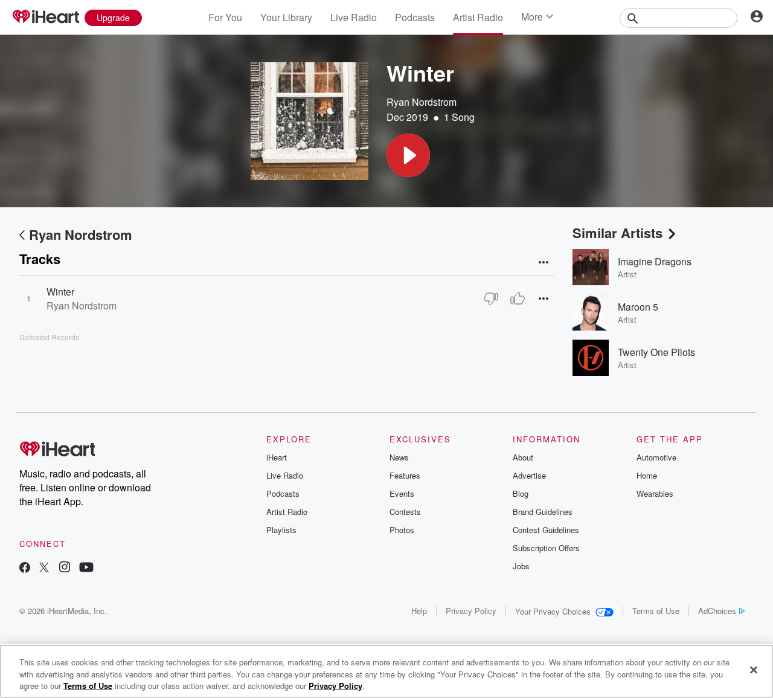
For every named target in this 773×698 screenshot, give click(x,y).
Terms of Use (655, 610)
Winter (60, 292)
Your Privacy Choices (553, 611)
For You (225, 17)
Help (419, 610)
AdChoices (717, 610)
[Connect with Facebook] (24, 568)
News (399, 457)
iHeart (276, 457)
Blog (520, 493)
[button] (408, 155)
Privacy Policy (471, 610)
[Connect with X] (44, 568)
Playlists (281, 529)
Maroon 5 (638, 307)
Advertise (529, 475)
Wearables (655, 493)
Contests (405, 511)
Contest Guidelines (546, 529)
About (523, 457)
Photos (402, 529)
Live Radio (353, 17)
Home (647, 475)
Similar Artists (617, 232)
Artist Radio (478, 17)
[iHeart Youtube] (86, 568)
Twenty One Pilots (656, 352)
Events (402, 493)
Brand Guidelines (543, 511)
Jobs (521, 566)
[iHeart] (45, 17)
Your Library (286, 17)
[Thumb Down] (491, 298)
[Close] (753, 669)
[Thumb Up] (517, 298)
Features (405, 475)
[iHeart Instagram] (64, 568)
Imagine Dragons (654, 261)
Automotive (656, 457)
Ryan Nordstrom (421, 102)
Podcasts (415, 17)
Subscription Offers (546, 548)
